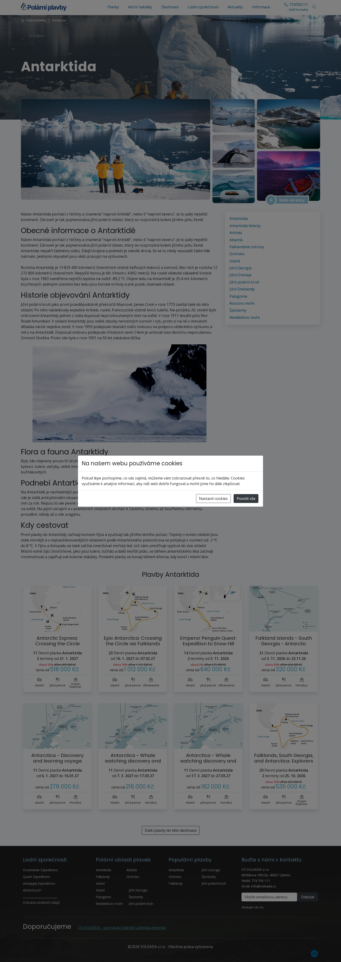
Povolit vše (246, 498)
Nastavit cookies (213, 498)
